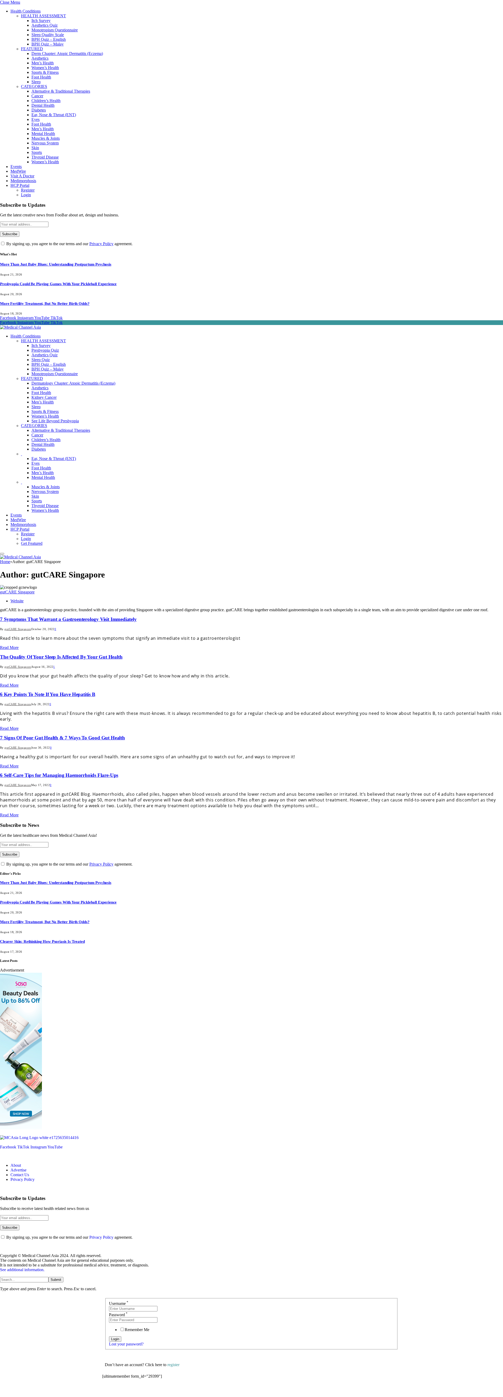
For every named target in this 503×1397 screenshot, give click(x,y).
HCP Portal (19, 185)
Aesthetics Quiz (44, 25)
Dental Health (42, 105)
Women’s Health (45, 67)
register (173, 1364)
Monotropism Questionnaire (54, 30)
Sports (36, 152)
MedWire (18, 171)
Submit (56, 1280)
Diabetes (38, 110)
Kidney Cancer (44, 397)
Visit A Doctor (22, 176)
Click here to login (145, 1390)
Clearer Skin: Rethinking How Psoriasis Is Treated (42, 941)
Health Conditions (25, 11)
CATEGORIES (34, 86)
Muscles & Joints (45, 138)
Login (26, 195)
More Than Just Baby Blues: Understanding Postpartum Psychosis (55, 264)
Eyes (35, 119)
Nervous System (45, 143)
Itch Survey (41, 20)
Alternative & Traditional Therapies (60, 91)
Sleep (36, 82)
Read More (9, 647)
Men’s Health (42, 63)
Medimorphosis (23, 180)
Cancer (37, 96)
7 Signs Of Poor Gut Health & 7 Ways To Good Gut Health (62, 737)
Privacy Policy (101, 244)
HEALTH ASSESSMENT (43, 16)
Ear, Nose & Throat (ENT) (53, 115)
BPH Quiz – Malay (47, 44)
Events (16, 166)
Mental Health (43, 133)
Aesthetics (39, 58)
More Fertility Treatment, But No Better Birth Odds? (44, 303)
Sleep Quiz (40, 359)
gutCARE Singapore (17, 592)
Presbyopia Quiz (45, 350)
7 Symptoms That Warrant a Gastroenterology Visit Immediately (68, 619)
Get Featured (31, 543)
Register (28, 190)
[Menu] (2, 553)
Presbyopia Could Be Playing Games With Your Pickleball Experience (58, 284)
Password (118, 1314)
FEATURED (32, 49)
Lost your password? (126, 1344)
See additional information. (22, 1269)
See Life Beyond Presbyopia (55, 421)
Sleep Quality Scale (47, 34)
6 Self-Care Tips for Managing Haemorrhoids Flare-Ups (59, 775)
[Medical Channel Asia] (20, 327)
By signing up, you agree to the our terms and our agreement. (69, 244)
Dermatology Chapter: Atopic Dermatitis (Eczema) (73, 383)
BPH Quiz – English (48, 39)
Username (118, 1303)
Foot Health (41, 77)
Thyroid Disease (45, 157)
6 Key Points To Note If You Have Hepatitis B (47, 694)
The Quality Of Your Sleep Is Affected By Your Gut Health (61, 657)
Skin (35, 147)
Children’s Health (46, 100)
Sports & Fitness (45, 72)
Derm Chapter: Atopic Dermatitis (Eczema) (67, 53)
